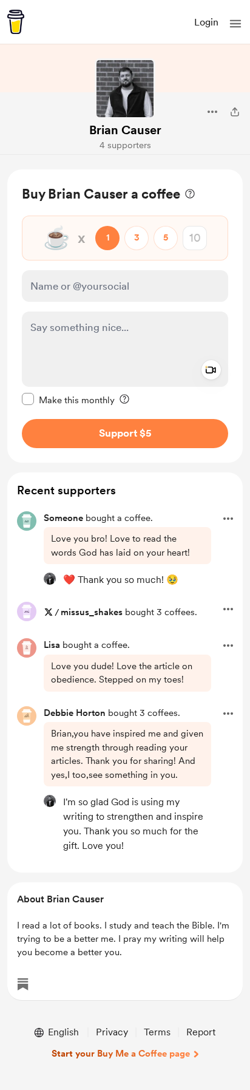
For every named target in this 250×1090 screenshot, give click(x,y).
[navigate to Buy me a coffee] (15, 22)
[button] (235, 23)
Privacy (112, 1032)
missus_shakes (92, 612)
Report (200, 1032)
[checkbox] (68, 399)
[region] (125, 316)
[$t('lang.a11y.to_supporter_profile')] (50, 578)
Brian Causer (125, 130)
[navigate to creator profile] (125, 88)
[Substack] (23, 984)
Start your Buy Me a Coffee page (121, 1053)
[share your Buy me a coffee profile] (234, 111)
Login (206, 22)
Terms (157, 1032)
